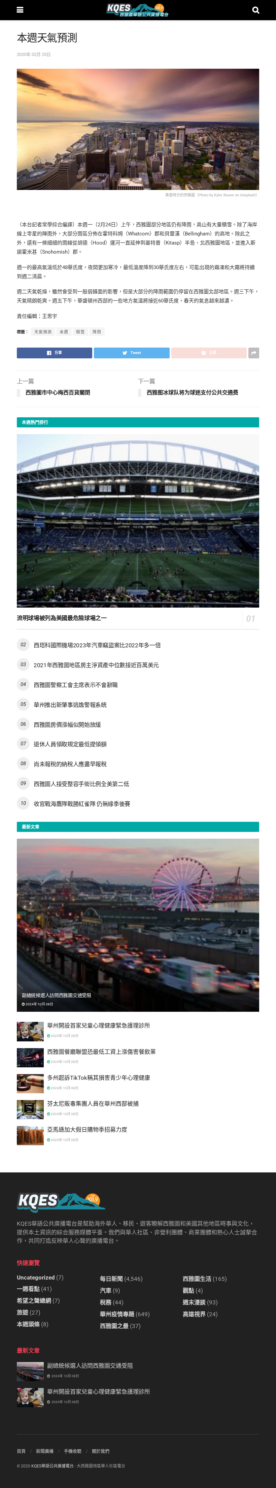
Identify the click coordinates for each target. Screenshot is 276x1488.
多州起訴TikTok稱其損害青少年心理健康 (98, 1077)
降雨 (97, 332)
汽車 (105, 1290)
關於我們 (100, 1451)
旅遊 (22, 1312)
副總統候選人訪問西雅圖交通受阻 (56, 995)
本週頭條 (28, 1324)
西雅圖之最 (114, 1326)
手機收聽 (72, 1451)
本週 (64, 332)
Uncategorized (36, 1277)
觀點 (188, 1290)
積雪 (80, 332)
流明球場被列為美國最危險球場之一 (62, 618)
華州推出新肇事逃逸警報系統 (70, 705)
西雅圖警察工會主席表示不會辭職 (76, 685)
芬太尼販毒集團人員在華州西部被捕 (93, 1103)
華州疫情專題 (117, 1314)
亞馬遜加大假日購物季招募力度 (87, 1129)
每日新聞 (111, 1278)
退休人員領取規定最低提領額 (70, 744)
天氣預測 (43, 332)
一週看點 (28, 1289)
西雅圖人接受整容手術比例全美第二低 (81, 784)
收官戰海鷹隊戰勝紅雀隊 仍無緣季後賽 (82, 804)
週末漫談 (194, 1302)
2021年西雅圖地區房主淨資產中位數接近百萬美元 (96, 665)
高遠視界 (194, 1314)
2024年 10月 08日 (39, 1004)
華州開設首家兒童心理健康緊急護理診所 (98, 1025)
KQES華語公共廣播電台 (52, 1466)
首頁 (21, 1451)
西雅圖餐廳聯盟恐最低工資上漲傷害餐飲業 (101, 1051)
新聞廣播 (45, 1451)
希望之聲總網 (34, 1300)
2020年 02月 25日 (34, 54)
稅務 (105, 1302)
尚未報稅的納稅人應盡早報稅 (70, 764)
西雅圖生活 (197, 1278)
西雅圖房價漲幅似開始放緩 (67, 724)
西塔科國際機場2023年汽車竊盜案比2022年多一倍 (97, 645)
